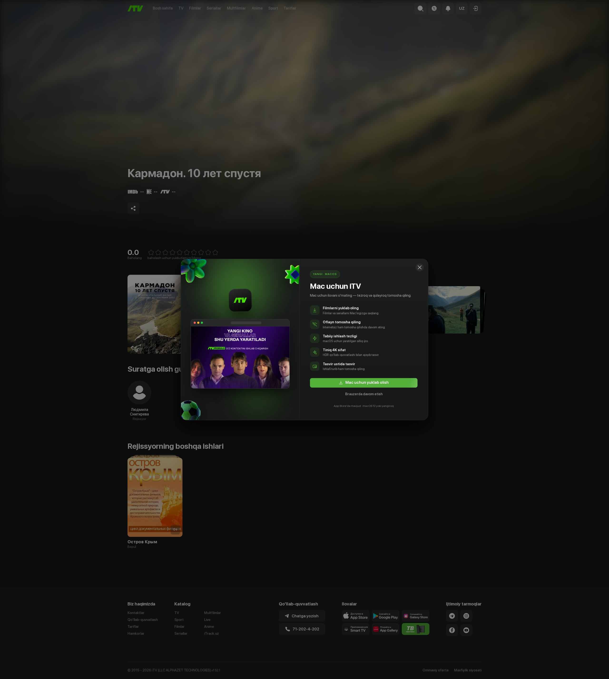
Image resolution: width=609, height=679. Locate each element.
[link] (363, 383)
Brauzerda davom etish (364, 394)
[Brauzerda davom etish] (420, 267)
